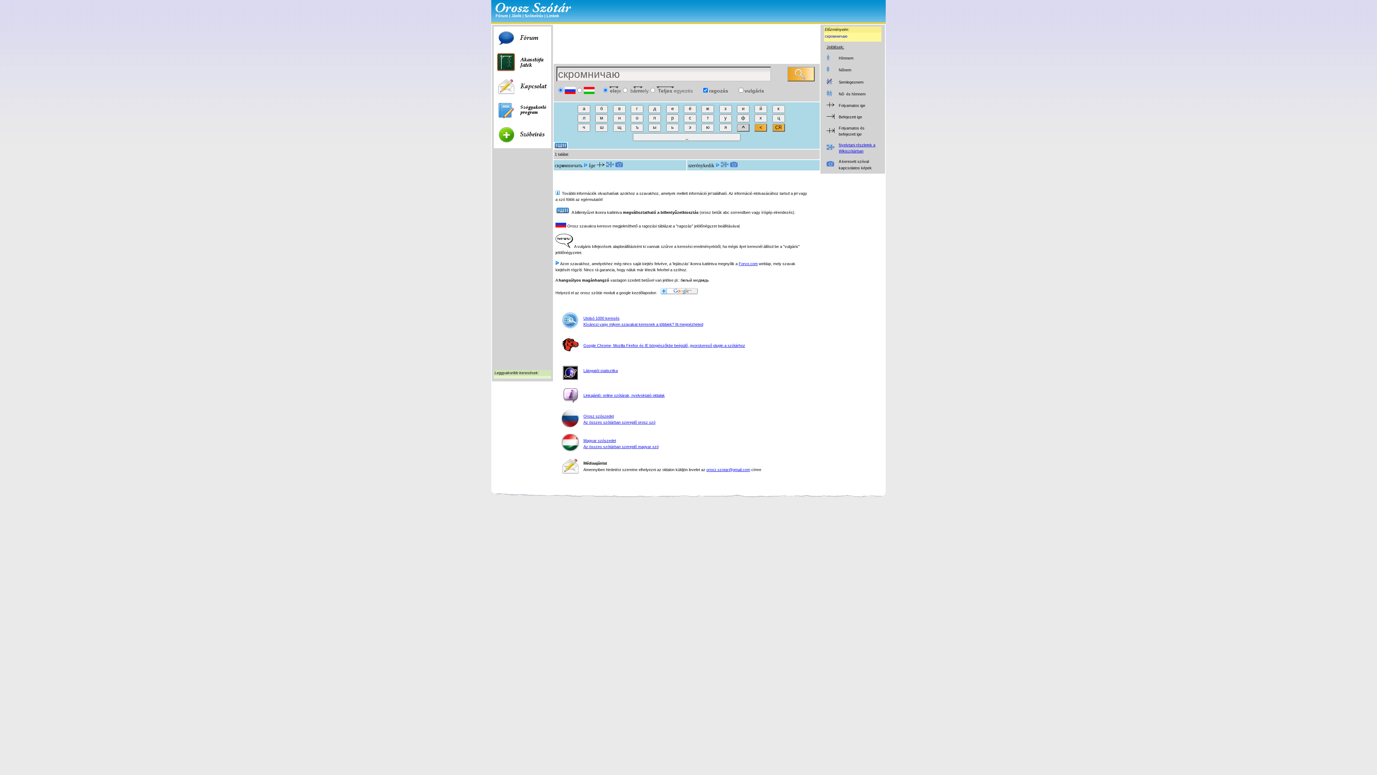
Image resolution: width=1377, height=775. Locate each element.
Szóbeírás (534, 16)
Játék (516, 16)
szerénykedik (701, 165)
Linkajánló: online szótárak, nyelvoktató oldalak (624, 395)
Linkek (552, 16)
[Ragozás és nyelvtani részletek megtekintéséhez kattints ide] (610, 165)
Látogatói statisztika (600, 370)
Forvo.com (748, 264)
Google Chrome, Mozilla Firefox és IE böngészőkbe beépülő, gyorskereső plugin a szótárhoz (664, 345)
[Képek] (619, 165)
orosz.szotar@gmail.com (728, 470)
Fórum (502, 16)
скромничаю (836, 36)
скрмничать (568, 165)
